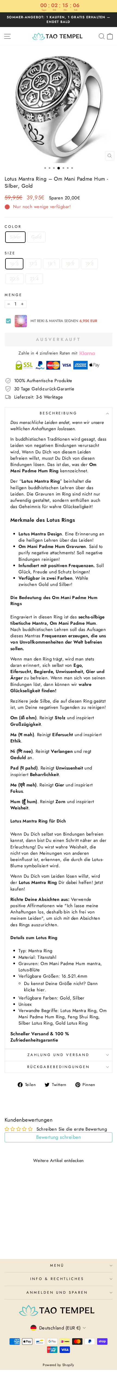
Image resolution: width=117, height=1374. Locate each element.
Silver (15, 237)
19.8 (89, 263)
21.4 (34, 278)
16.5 (14, 263)
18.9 (70, 263)
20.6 (15, 278)
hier (41, 990)
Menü (57, 1265)
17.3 (33, 263)
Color (13, 226)
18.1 (51, 263)
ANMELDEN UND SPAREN (57, 1292)
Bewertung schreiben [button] (58, 1137)
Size (10, 253)
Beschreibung (59, 413)
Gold (36, 237)
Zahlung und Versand (58, 1054)
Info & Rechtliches (57, 1278)
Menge (13, 295)
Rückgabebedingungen (58, 1066)
